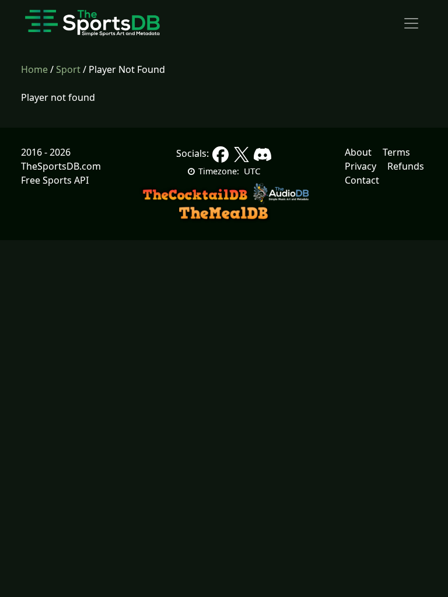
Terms (396, 152)
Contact (362, 180)
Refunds (405, 166)
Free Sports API (55, 180)
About (358, 152)
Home (34, 69)
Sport (68, 69)
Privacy (360, 166)
